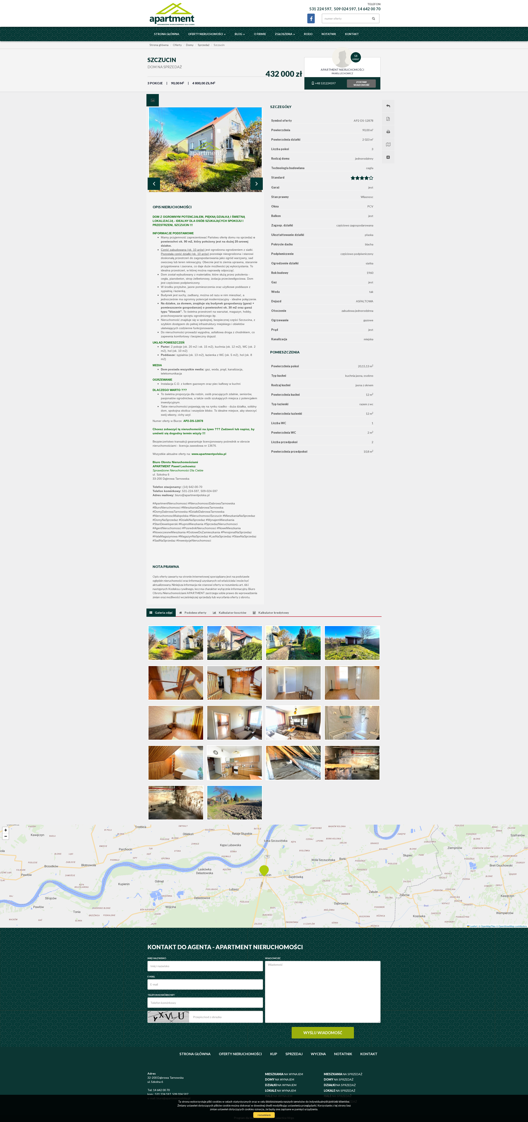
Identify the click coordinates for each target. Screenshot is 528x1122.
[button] (264, 870)
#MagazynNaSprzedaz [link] (193, 536)
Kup (273, 1054)
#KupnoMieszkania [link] (191, 524)
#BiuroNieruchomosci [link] (166, 507)
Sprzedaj (294, 1054)
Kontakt (352, 34)
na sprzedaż (343, 1074)
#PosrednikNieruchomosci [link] (199, 528)
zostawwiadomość (361, 83)
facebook (311, 18)
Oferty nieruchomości (240, 1054)
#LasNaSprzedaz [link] (220, 536)
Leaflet (473, 926)
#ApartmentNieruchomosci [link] (170, 503)
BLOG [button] (239, 34)
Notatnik (329, 34)
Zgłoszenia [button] (284, 34)
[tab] (152, 100)
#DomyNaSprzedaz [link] (165, 520)
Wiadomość (272, 958)
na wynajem (284, 1074)
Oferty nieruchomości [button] (206, 34)
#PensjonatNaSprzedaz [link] (236, 532)
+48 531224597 (325, 83)
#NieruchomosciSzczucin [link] (205, 515)
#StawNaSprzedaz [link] (244, 536)
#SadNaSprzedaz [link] (164, 540)
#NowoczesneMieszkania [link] (169, 532)
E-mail (151, 976)
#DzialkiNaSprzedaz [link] (192, 520)
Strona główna (166, 34)
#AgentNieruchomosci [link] (167, 528)
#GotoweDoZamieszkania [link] (203, 532)
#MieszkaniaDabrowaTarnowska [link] (202, 507)
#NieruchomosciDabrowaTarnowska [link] (211, 503)
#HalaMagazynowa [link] (165, 536)
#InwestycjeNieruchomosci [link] (193, 540)
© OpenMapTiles (487, 926)
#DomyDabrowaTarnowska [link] (170, 511)
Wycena (318, 1054)
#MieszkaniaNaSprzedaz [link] (239, 515)
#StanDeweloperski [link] (165, 524)
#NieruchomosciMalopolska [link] (171, 515)
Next (256, 184)
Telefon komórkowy (161, 995)
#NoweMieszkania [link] (229, 528)
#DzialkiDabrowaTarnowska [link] (206, 511)
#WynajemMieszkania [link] (220, 520)
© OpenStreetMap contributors (511, 926)
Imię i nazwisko (156, 958)
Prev (154, 184)
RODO (308, 34)
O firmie (260, 34)
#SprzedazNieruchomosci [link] (221, 524)
